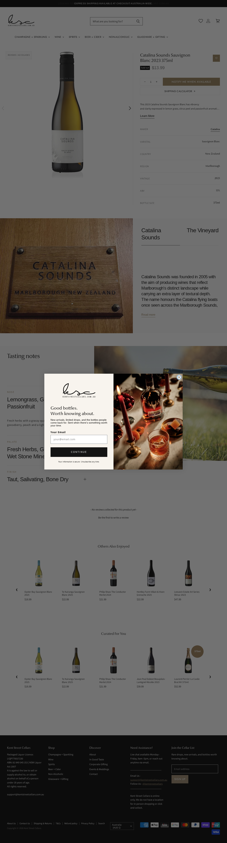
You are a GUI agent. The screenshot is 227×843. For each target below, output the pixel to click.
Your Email (58, 432)
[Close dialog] (179, 377)
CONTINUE (79, 452)
